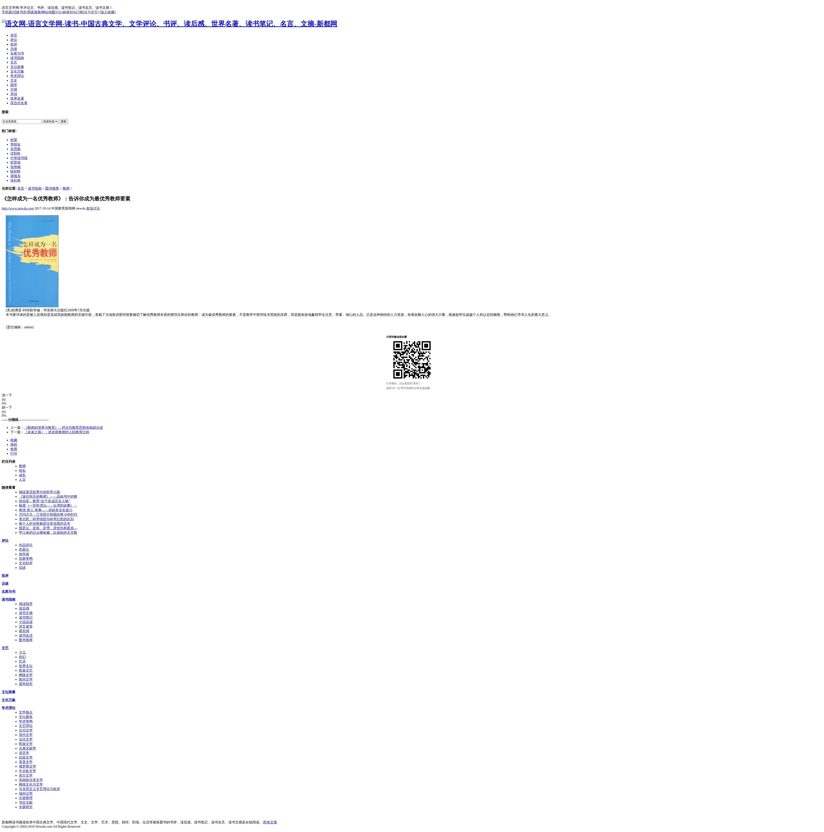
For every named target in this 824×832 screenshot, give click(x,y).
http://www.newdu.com (18, 208)
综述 (22, 567)
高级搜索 (34, 12)
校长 (22, 470)
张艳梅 (15, 167)
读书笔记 (26, 617)
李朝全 (15, 144)
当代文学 (26, 739)
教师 (66, 188)
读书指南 (35, 188)
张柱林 (15, 180)
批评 (5, 575)
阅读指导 (26, 604)
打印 (13, 453)
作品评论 (26, 545)
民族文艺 (26, 670)
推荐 (13, 449)
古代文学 (26, 730)
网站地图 (48, 12)
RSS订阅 (76, 12)
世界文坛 (26, 666)
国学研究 (26, 684)
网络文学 (26, 675)
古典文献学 (27, 748)
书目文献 (26, 802)
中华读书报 (18, 158)
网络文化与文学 (31, 784)
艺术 (22, 661)
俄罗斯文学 (27, 766)
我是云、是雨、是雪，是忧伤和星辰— (48, 528)
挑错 (13, 444)
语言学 (24, 753)
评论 (5, 540)
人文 (22, 479)
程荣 (13, 140)
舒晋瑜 (15, 162)
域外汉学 (26, 793)
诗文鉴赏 (26, 626)
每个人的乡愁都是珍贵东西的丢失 (44, 523)
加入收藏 (107, 12)
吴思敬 (15, 149)
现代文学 (26, 735)
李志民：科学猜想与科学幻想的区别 (46, 519)
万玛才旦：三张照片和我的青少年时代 (48, 514)
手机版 (7, 12)
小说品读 (26, 622)
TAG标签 (63, 12)
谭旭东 (15, 176)
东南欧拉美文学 (31, 780)
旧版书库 (19, 12)
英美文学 (26, 762)
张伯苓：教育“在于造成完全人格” (44, 501)
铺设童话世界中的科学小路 (39, 492)
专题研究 (26, 807)
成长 (22, 475)
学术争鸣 (26, 721)
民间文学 (26, 679)
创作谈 (24, 554)
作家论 (24, 549)
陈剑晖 (15, 171)
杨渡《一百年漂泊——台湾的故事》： (48, 505)
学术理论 (8, 708)
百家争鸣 (26, 558)
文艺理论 (26, 726)
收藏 (13, 440)
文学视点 (26, 712)
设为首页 (91, 12)
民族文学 (26, 744)
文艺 (5, 648)
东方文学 (26, 775)
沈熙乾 (15, 153)
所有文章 (270, 822)
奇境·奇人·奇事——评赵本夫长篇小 (46, 510)
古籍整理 (26, 798)
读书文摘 (26, 613)
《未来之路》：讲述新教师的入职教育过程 (56, 432)
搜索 (63, 121)
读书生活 (26, 635)
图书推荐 (52, 188)
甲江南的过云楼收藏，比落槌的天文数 (48, 532)
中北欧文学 (27, 771)
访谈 (5, 583)
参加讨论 (93, 208)
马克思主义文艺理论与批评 (39, 789)
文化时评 (26, 563)
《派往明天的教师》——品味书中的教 (48, 496)
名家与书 (8, 591)
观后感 (24, 631)
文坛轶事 (8, 692)
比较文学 (26, 757)
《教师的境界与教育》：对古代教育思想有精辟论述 (63, 427)
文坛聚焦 (26, 717)
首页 (20, 188)
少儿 (22, 652)
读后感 (24, 608)
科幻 (22, 657)
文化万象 (8, 700)
